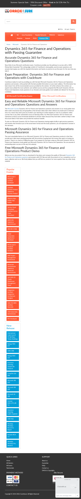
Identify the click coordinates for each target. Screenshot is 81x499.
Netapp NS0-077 (12, 345)
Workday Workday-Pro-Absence (12, 443)
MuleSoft (19, 38)
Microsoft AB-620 (12, 388)
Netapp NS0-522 (12, 357)
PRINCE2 (52, 35)
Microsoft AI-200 (12, 395)
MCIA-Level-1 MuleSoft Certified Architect (12, 248)
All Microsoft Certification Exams (19, 96)
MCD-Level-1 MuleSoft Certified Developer (12, 179)
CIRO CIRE (11, 351)
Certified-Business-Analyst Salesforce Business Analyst (13, 190)
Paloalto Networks (40, 35)
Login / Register (70, 29)
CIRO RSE (11, 419)
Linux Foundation (27, 35)
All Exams (9, 465)
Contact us (45, 468)
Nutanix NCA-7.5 (12, 435)
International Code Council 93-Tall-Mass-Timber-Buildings (13, 336)
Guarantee (45, 463)
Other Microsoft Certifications (54, 96)
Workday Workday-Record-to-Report (11, 427)
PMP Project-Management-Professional (12, 257)
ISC (18, 35)
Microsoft (16, 44)
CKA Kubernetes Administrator (12, 313)
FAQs (61, 29)
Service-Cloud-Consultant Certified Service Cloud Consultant (12, 211)
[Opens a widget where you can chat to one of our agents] (67, 487)
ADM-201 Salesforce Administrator (12, 222)
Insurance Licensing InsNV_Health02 (12, 412)
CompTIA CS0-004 (12, 374)
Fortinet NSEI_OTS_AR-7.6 (12, 403)
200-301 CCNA (12, 229)
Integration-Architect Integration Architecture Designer (11, 294)
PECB (34, 38)
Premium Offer (43, 38)
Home (8, 44)
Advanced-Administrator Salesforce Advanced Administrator (12, 268)
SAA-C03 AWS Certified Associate (12, 305)
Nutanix (27, 38)
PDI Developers (12, 319)
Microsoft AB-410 (12, 381)
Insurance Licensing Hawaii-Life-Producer (11, 365)
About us (45, 460)
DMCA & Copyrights (48, 470)
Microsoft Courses (13, 108)
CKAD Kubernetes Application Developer (11, 237)
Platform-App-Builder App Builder (12, 200)
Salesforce (61, 35)
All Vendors (9, 463)
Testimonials (10, 468)
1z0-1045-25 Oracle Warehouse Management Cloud (12, 281)
